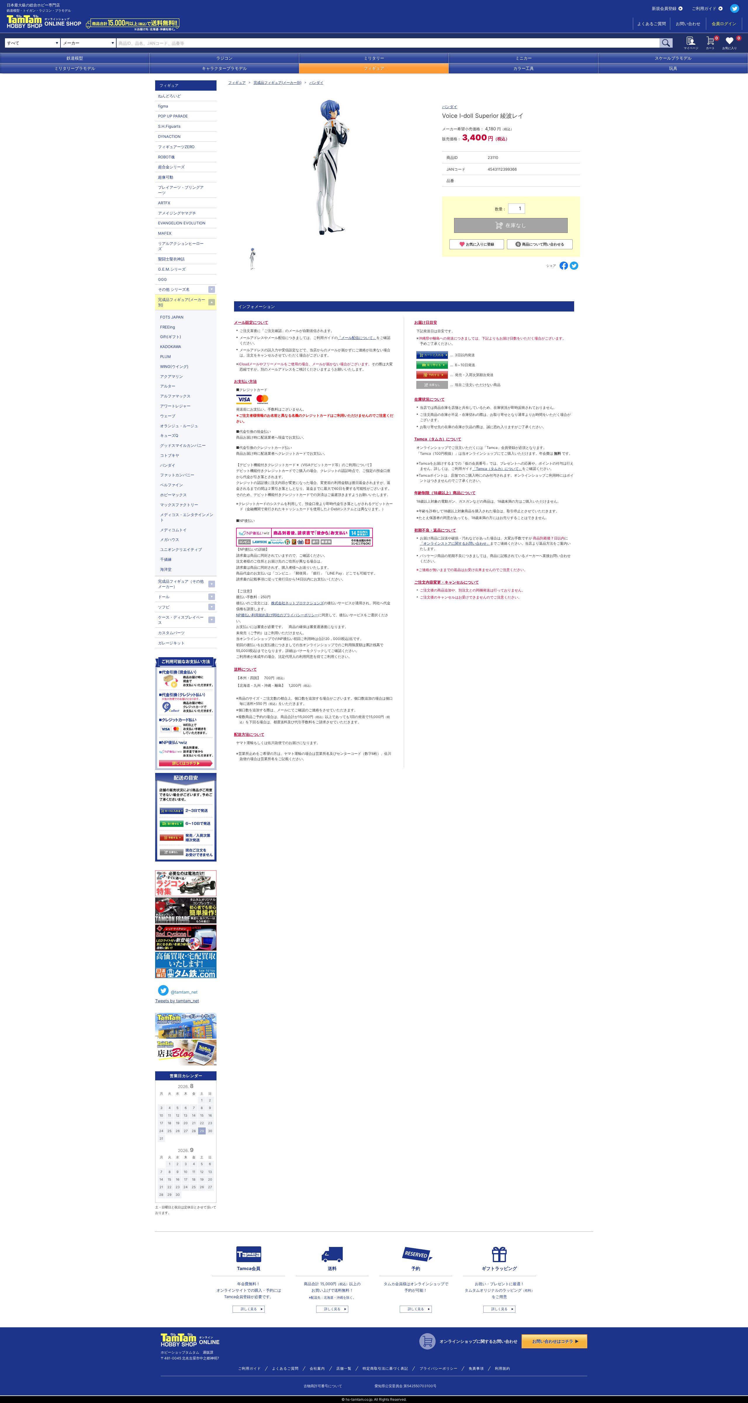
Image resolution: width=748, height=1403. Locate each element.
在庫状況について (429, 399)
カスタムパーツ (171, 632)
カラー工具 (523, 68)
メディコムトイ (173, 529)
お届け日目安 (425, 322)
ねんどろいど (169, 96)
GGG (162, 279)
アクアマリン (171, 376)
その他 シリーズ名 (174, 289)
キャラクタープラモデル (224, 68)
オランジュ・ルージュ (179, 425)
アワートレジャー (175, 406)
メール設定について (251, 322)
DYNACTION (169, 136)
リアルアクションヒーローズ (181, 246)
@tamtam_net (184, 991)
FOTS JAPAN (171, 317)
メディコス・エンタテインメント (186, 517)
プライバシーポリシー (439, 1368)
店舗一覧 (344, 1368)
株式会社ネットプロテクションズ (297, 603)
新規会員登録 (664, 8)
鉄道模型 (75, 58)
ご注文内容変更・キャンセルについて (446, 582)
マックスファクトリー (179, 504)
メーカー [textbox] (71, 42)
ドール (163, 596)
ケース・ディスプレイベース (181, 620)
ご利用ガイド (704, 8)
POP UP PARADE (173, 116)
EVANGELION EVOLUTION (181, 223)
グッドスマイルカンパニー (183, 445)
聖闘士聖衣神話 (171, 259)
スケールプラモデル (673, 58)
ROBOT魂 (166, 157)
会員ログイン (724, 23)
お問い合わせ (688, 23)
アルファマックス (175, 396)
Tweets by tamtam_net (177, 1000)
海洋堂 (166, 569)
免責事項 (476, 1368)
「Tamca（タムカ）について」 (497, 468)
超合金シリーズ (171, 167)
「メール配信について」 (357, 337)
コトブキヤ (169, 455)
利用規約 (502, 1368)
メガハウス (169, 539)
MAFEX (164, 233)
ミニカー (523, 58)
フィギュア (374, 68)
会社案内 (317, 1368)
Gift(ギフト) (170, 336)
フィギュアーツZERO (176, 146)
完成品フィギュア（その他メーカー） (181, 584)
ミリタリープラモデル (74, 68)
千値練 (166, 559)
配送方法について (249, 734)
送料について (245, 669)
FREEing (167, 327)
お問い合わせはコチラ (552, 1341)
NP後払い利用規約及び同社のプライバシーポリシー (277, 615)
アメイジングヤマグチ (177, 213)
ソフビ (163, 607)
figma (163, 106)
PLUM (165, 356)
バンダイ (316, 82)
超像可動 (165, 177)
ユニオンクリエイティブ (181, 549)
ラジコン (224, 58)
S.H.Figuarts (169, 126)
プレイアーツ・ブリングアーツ (181, 190)
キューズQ (169, 435)
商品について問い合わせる (543, 244)
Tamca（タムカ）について (437, 439)
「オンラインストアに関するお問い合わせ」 (455, 543)
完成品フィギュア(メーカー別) (278, 82)
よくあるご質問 (651, 23)
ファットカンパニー (177, 475)
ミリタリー (374, 58)
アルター (167, 386)
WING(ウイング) (174, 366)
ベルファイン (171, 484)
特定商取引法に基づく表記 (385, 1368)
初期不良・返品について (435, 530)
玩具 (673, 68)
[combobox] (88, 43)
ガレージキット (171, 643)
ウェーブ (167, 416)
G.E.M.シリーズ (172, 269)
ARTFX (164, 202)
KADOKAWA (170, 346)
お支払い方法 (245, 381)
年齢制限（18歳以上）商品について (445, 492)
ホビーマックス (173, 494)
